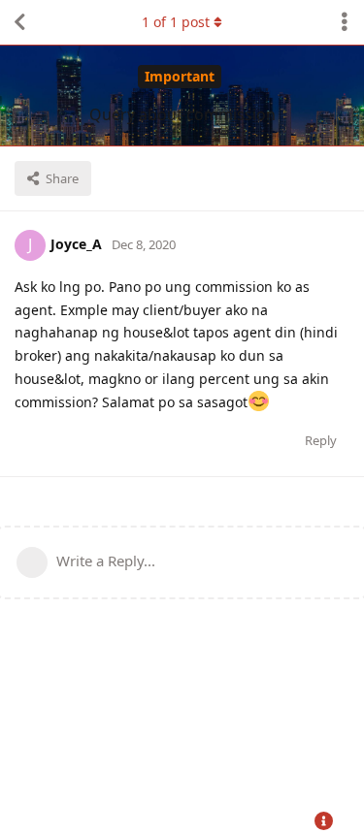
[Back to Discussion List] (19, 22)
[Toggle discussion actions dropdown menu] (344, 22)
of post (176, 22)
